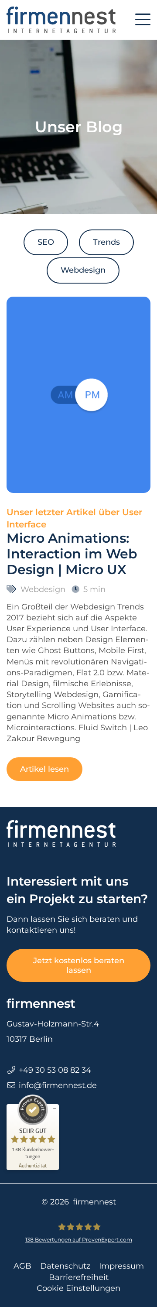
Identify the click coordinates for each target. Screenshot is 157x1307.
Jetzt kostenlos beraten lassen (78, 965)
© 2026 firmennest (78, 1202)
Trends (106, 242)
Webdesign (83, 270)
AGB (22, 1266)
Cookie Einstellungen (78, 1288)
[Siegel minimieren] (54, 1108)
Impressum (121, 1266)
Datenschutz (65, 1266)
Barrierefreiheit (79, 1277)
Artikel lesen (44, 769)
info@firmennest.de (58, 1085)
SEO (46, 242)
